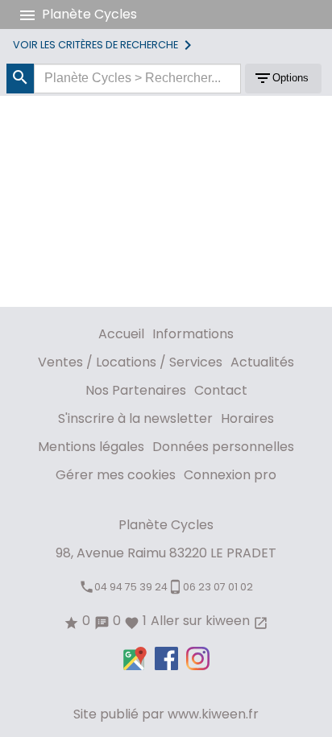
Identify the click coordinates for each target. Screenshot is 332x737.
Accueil (121, 334)
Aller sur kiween (209, 621)
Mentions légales (91, 446)
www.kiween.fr (213, 714)
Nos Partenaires (135, 390)
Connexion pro (230, 475)
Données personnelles (223, 446)
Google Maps (135, 658)
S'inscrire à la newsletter (135, 418)
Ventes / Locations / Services (130, 362)
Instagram (198, 658)
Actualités (262, 362)
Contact (220, 390)
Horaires (247, 418)
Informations (193, 334)
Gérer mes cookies (116, 475)
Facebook (166, 658)
